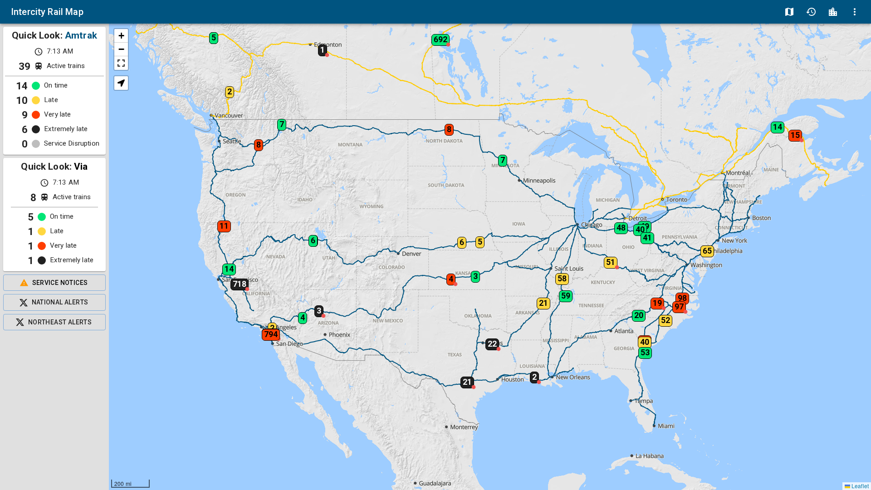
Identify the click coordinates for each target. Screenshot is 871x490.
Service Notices (60, 282)
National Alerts (60, 302)
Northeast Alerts (60, 322)
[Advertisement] (54, 410)
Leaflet (859, 486)
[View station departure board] (833, 12)
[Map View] (789, 12)
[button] (233, 281)
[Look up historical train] (811, 12)
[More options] (855, 12)
